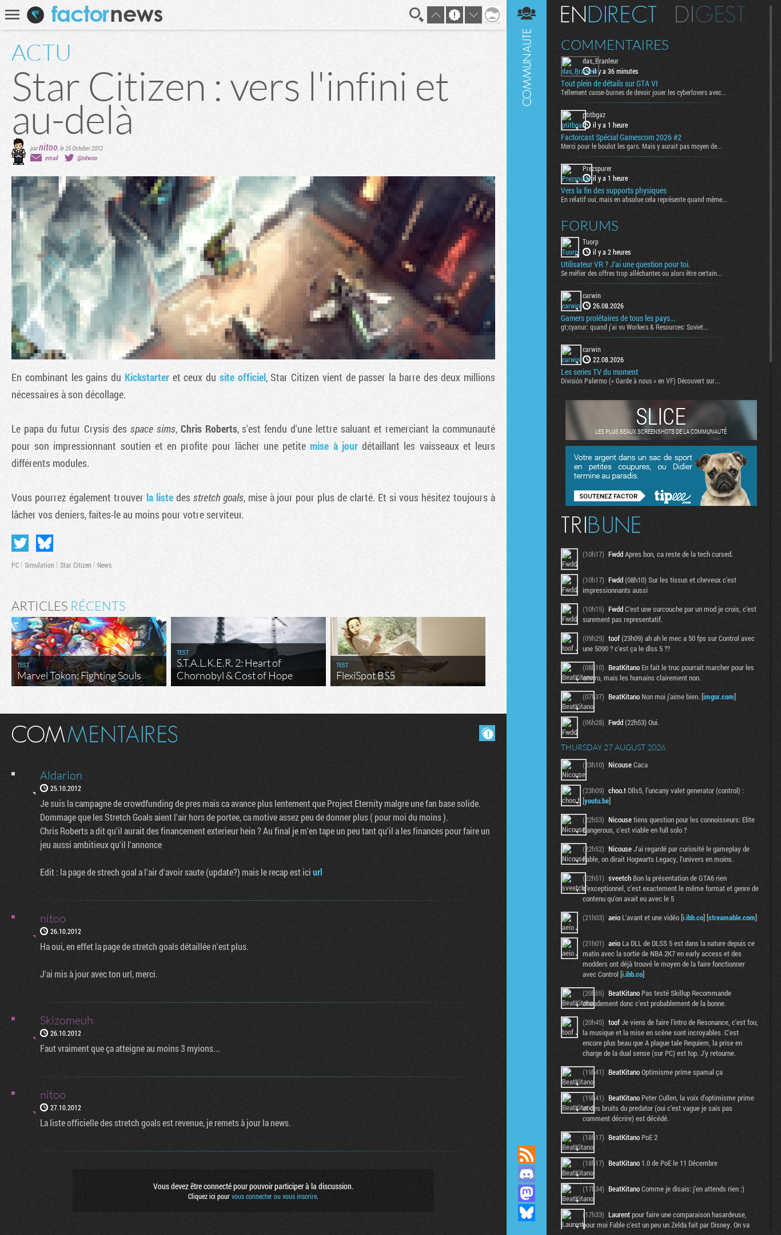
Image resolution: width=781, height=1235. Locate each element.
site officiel (243, 377)
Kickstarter (147, 377)
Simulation (39, 565)
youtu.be (596, 800)
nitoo (48, 147)
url (317, 872)
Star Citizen (75, 565)
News (104, 565)
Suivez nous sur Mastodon (526, 1193)
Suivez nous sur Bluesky (526, 1212)
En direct (608, 14)
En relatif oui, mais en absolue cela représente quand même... (644, 199)
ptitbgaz (594, 114)
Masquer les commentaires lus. (487, 733)
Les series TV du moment (599, 372)
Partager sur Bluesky (44, 543)
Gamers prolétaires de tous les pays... (618, 318)
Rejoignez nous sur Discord (526, 1173)
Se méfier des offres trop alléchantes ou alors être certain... (641, 273)
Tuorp (591, 241)
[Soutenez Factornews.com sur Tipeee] (661, 503)
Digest (710, 14)
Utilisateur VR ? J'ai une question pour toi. (625, 264)
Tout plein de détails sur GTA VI (609, 83)
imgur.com (718, 696)
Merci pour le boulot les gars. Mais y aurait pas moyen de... (641, 146)
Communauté (526, 562)
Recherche (416, 14)
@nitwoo (87, 157)
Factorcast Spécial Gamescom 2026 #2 (621, 137)
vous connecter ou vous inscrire (274, 1196)
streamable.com (731, 917)
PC (15, 565)
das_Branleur (601, 60)
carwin (592, 295)
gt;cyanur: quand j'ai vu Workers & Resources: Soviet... (634, 326)
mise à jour (333, 446)
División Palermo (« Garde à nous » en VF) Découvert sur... (640, 380)
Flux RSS (526, 1154)
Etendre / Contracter (526, 1134)
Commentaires (615, 44)
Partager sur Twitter (20, 543)
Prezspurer (597, 168)
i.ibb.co (693, 917)
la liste (159, 497)
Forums (590, 225)
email (51, 157)
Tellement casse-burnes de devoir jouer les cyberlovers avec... (643, 92)
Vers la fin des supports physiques (614, 190)
